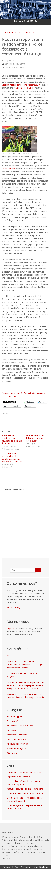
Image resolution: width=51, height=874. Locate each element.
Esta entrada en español (34, 393)
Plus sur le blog (13, 607)
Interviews (11, 730)
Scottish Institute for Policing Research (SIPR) (22, 85)
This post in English (10, 396)
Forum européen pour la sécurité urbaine (25, 793)
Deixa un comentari (15, 67)
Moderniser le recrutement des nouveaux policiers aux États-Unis (12, 439)
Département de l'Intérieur (18, 776)
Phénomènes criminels (17, 734)
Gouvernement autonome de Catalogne (24, 772)
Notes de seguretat (25, 20)
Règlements (12, 753)
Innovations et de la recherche (20, 725)
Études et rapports (15, 716)
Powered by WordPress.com (17, 867)
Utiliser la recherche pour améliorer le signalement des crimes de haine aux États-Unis (12, 457)
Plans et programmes (16, 739)
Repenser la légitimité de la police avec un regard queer (35, 438)
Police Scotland (8, 168)
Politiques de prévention (17, 744)
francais (31, 32)
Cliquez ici (11, 628)
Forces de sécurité (13, 32)
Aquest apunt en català (12, 393)
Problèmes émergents (16, 748)
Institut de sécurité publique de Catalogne (25, 788)
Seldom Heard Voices (25, 88)
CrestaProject (27, 871)
